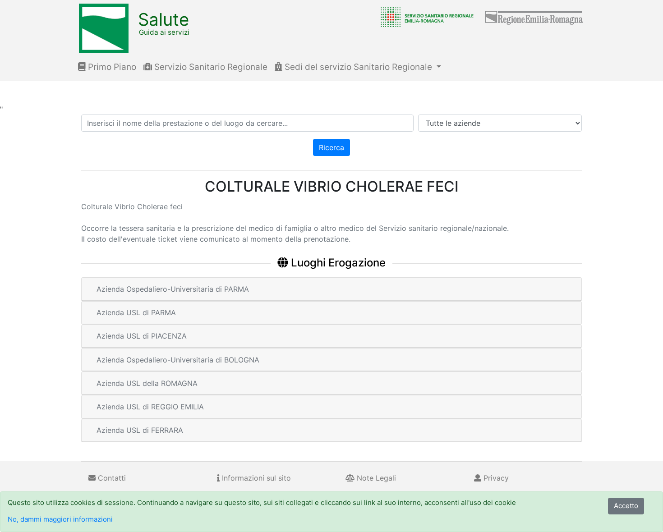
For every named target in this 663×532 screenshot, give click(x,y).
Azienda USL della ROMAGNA (147, 383)
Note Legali (375, 477)
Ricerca (331, 147)
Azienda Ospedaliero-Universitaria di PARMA (173, 289)
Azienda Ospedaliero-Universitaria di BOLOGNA (178, 359)
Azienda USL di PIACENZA (142, 335)
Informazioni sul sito (255, 477)
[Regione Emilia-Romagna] (534, 16)
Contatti (111, 477)
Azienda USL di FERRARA (140, 430)
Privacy (495, 477)
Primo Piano (111, 67)
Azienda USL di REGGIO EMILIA (150, 406)
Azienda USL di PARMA (136, 312)
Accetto (626, 505)
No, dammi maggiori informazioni (60, 519)
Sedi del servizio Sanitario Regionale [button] (358, 67)
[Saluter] (425, 16)
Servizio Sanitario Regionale (209, 67)
